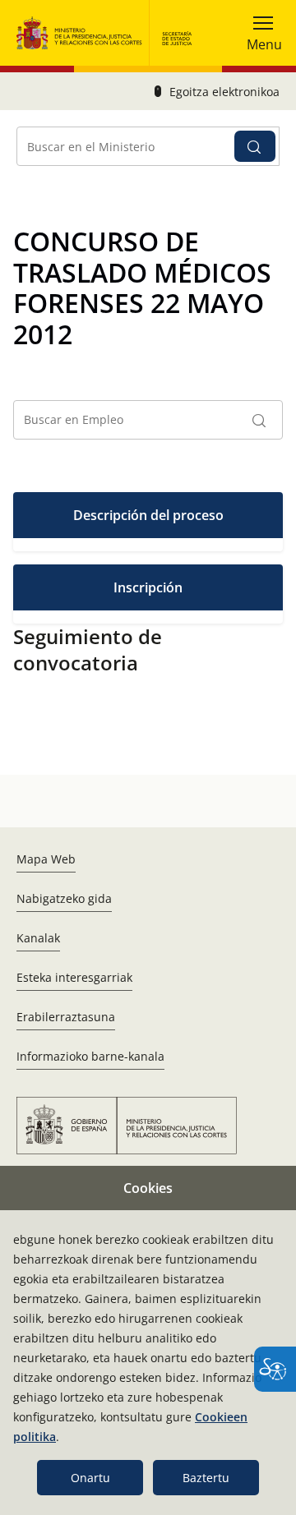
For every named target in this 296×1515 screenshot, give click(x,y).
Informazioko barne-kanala (90, 1056)
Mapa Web (46, 859)
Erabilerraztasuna (65, 1017)
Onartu (90, 1477)
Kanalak (38, 938)
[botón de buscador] (254, 146)
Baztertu (206, 1477)
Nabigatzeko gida (64, 898)
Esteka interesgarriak (74, 977)
